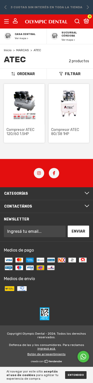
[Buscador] (77, 21)
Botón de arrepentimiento (46, 354)
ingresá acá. (46, 348)
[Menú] (7, 21)
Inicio (8, 50)
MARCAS (22, 50)
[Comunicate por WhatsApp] (83, 356)
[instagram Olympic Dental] (39, 173)
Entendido (76, 375)
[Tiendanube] (46, 361)
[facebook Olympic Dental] (54, 173)
